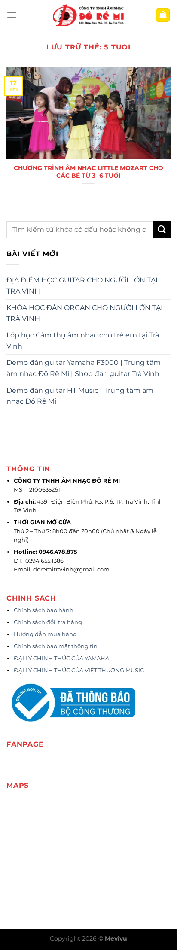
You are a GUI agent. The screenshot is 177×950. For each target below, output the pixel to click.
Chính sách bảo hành (43, 610)
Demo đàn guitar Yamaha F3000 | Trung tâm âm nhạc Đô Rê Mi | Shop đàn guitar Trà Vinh (83, 368)
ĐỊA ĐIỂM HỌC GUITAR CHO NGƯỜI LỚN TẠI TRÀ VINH (82, 285)
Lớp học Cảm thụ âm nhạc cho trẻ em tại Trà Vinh (82, 340)
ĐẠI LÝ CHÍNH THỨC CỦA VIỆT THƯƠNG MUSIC (79, 670)
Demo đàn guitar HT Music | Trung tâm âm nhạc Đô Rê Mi (79, 396)
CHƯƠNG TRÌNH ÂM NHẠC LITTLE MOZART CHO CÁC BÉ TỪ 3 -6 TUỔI (88, 171)
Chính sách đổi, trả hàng (48, 622)
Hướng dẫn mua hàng (45, 634)
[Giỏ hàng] (163, 15)
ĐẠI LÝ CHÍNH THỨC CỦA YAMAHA (61, 658)
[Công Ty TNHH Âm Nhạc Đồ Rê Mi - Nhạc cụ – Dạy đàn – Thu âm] (88, 15)
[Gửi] (162, 229)
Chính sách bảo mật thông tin (56, 646)
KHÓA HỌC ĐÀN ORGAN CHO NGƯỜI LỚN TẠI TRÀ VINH (84, 313)
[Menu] (11, 14)
